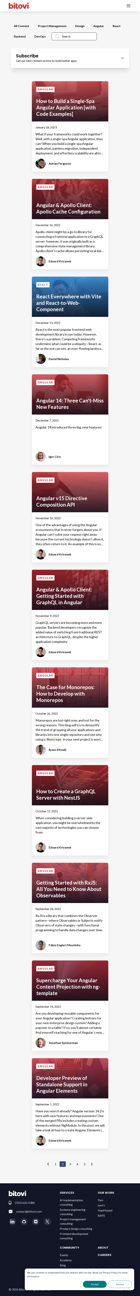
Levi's (101, 1205)
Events (64, 1255)
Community (69, 1248)
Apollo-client (45, 232)
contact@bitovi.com (29, 1211)
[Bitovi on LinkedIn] (12, 1221)
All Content (21, 26)
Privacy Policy (110, 1272)
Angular (98, 26)
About (103, 1248)
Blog (63, 1265)
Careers (104, 1255)
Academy (66, 1260)
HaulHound (105, 1210)
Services (67, 1193)
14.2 (98, 1111)
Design (80, 26)
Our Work (106, 1193)
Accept (95, 1284)
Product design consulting (76, 1228)
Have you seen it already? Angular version (65, 1111)
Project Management (52, 26)
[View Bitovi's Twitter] (47, 1221)
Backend (20, 36)
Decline (120, 1284)
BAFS (101, 1215)
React (116, 26)
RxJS (39, 916)
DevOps (40, 36)
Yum (100, 1200)
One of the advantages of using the (61, 525)
